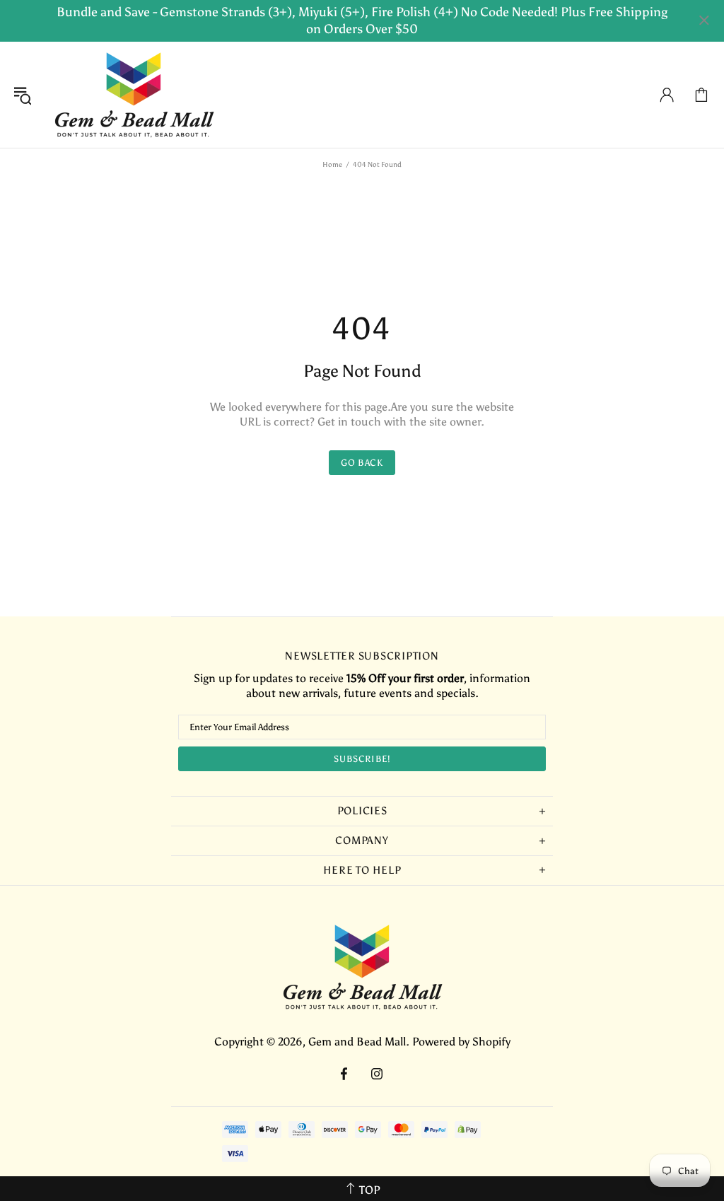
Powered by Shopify (461, 1041)
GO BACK (362, 462)
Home (332, 164)
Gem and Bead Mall (133, 95)
